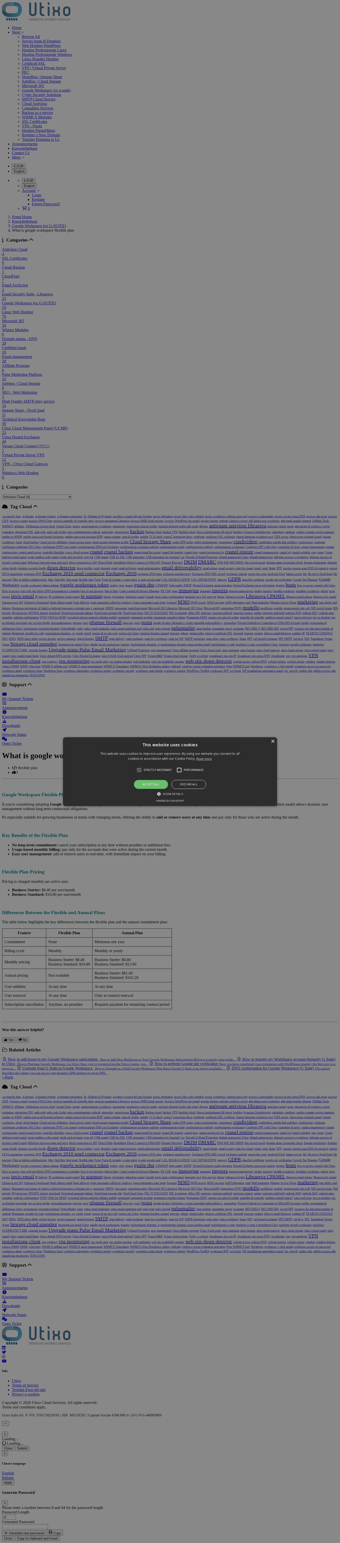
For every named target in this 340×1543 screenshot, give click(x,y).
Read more (204, 758)
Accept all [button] (151, 784)
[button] (170, 771)
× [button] (273, 741)
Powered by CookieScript (170, 800)
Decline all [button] (188, 784)
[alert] (170, 771)
